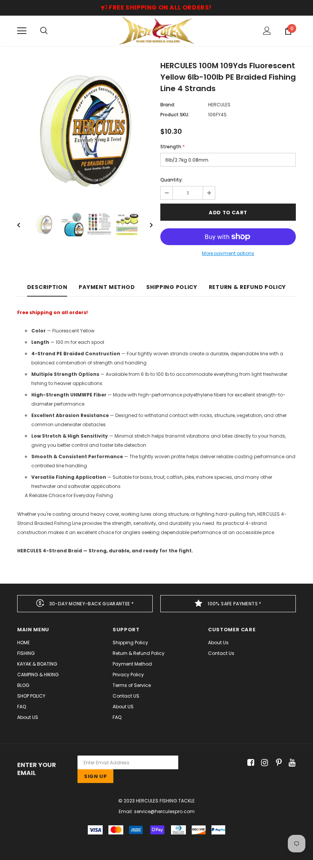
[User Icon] (267, 31)
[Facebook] (249, 762)
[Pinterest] (277, 762)
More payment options (228, 253)
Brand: (167, 104)
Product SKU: (174, 114)
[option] (85, 130)
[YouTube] (290, 762)
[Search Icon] (44, 31)
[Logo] (156, 30)
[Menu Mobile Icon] (21, 30)
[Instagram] (263, 762)
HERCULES (219, 104)
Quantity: (171, 179)
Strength (172, 146)
